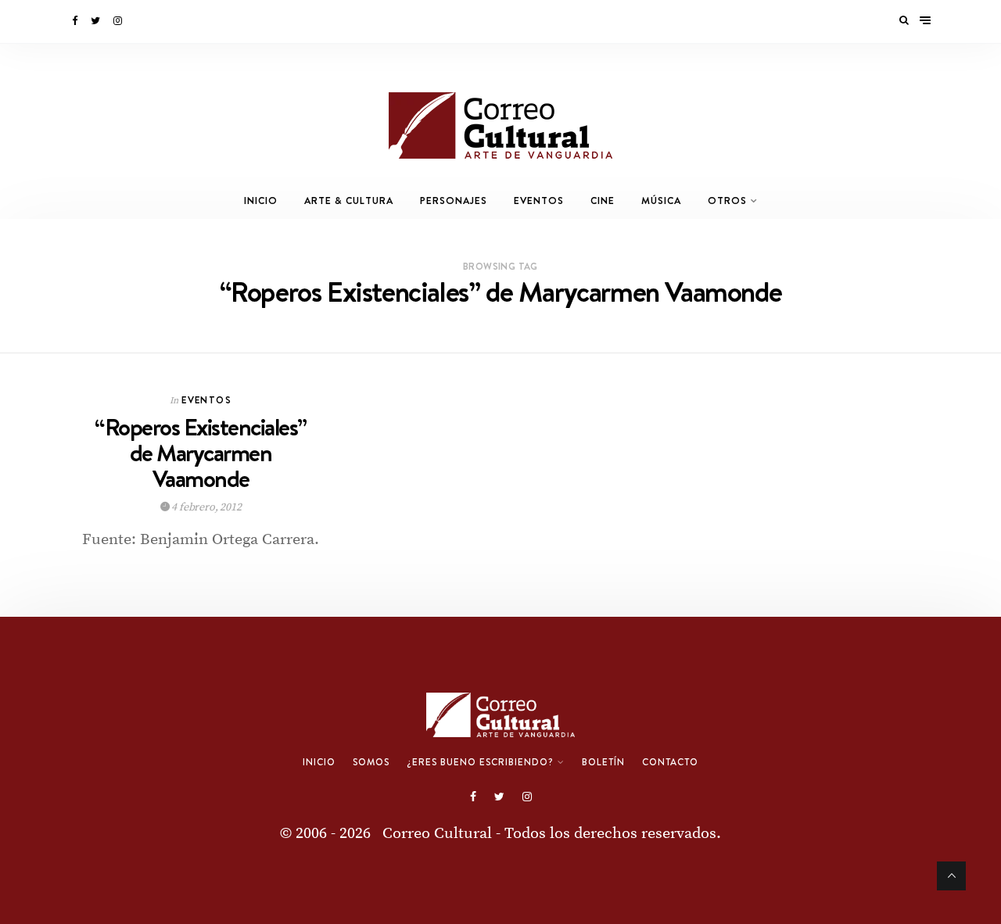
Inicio (261, 200)
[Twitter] (96, 21)
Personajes (453, 200)
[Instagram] (119, 21)
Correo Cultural (437, 833)
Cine (602, 200)
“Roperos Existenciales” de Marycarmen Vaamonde (201, 453)
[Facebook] (75, 21)
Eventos (539, 200)
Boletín (603, 762)
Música (661, 200)
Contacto (670, 762)
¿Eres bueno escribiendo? (480, 762)
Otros (727, 200)
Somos (371, 762)
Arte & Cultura (348, 200)
